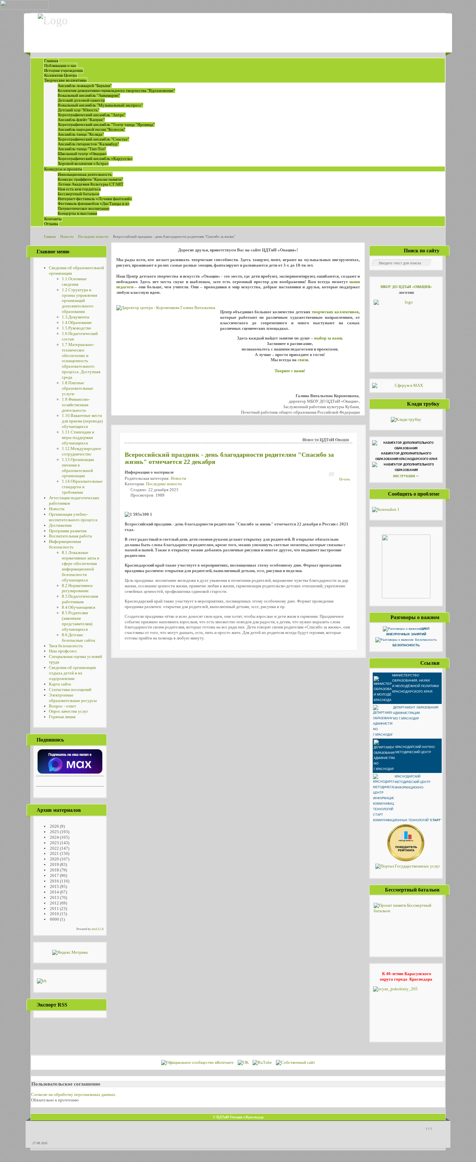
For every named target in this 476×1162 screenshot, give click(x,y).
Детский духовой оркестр (81, 100)
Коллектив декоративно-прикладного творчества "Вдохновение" (116, 90)
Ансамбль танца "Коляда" (81, 134)
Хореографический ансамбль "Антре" (92, 114)
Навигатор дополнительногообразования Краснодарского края (406, 456)
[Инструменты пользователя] (331, 475)
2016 (54, 881)
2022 (54, 848)
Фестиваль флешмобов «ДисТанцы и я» (94, 203)
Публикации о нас (60, 65)
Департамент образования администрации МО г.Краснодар (415, 713)
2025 (54, 831)
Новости (178, 478)
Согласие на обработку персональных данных (73, 1094)
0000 (54, 919)
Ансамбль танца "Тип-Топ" (82, 148)
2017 (54, 875)
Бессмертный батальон (78, 193)
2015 (54, 886)
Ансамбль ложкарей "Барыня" (85, 85)
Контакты (53, 218)
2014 (54, 892)
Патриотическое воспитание (83, 208)
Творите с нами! (290, 370)
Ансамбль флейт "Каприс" (81, 119)
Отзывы (51, 223)
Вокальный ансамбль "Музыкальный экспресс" (100, 105)
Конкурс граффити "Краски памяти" (90, 179)
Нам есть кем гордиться (79, 189)
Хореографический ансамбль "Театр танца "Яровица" (106, 124)
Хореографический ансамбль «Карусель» (95, 158)
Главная (51, 60)
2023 (54, 842)
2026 (54, 826)
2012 (54, 903)
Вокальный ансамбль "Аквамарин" (89, 95)
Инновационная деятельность (85, 174)
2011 (54, 908)
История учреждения (63, 70)
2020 (54, 859)
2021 (54, 853)
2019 (54, 864)
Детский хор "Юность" (78, 110)
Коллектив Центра (60, 75)
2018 (54, 870)
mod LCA (98, 929)
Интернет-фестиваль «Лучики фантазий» (95, 198)
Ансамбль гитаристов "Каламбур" (88, 144)
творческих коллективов (335, 311)
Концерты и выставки (77, 213)
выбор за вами (328, 338)
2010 (54, 913)
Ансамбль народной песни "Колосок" (91, 129)
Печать (344, 479)
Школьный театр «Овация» (82, 153)
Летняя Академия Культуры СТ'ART (90, 184)
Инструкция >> (406, 476)
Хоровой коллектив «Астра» (83, 163)
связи (303, 359)
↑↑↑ (428, 1128)
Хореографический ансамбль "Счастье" (93, 139)
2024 (54, 837)
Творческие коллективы (65, 80)
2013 (54, 897)
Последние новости (164, 483)
